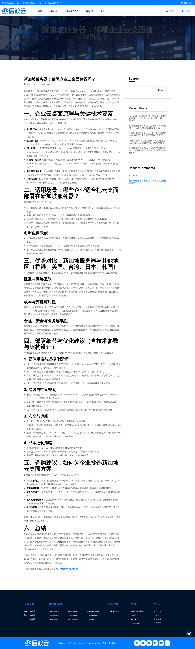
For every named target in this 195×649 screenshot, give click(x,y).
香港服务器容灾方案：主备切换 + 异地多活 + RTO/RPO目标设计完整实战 (148, 127)
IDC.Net (32, 84)
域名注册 (90, 10)
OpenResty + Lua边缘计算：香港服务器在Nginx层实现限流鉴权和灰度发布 (147, 142)
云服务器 (53, 10)
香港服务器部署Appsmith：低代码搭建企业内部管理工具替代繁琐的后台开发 (147, 134)
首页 (40, 10)
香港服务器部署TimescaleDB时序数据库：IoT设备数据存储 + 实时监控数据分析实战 (147, 150)
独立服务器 (71, 10)
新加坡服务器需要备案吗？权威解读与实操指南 (148, 182)
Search (134, 78)
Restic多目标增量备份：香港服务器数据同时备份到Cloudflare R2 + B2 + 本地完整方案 (148, 118)
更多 (103, 10)
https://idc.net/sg (69, 569)
